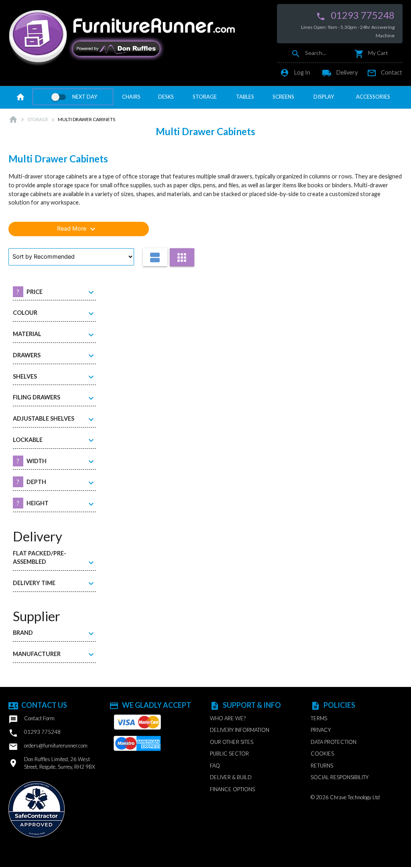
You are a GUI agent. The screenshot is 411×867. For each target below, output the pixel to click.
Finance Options (232, 789)
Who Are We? (228, 718)
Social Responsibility (339, 777)
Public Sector (229, 753)
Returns (322, 765)
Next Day (84, 96)
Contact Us (37, 705)
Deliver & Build (231, 777)
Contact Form (31, 719)
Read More (77, 229)
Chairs (131, 96)
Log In (295, 72)
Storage (205, 96)
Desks (166, 96)
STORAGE (38, 119)
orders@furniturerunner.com (47, 747)
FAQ (215, 765)
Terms (319, 718)
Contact (384, 72)
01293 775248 (355, 15)
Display (323, 96)
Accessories (373, 96)
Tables (245, 96)
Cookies (322, 753)
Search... (308, 52)
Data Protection (333, 742)
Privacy (321, 730)
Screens (283, 96)
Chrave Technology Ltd (355, 797)
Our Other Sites (231, 742)
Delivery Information (239, 730)
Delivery (340, 72)
